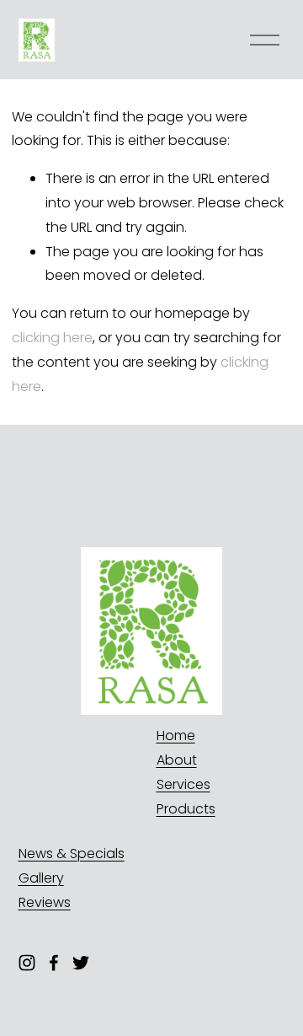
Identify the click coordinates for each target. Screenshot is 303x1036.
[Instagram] (27, 962)
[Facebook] (53, 962)
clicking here (52, 337)
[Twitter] (80, 962)
